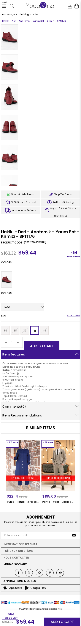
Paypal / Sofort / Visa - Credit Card (63, 212)
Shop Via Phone (62, 194)
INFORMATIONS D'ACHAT (20, 544)
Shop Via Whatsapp (22, 194)
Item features (13, 354)
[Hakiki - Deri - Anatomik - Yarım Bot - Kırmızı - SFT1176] (7, 279)
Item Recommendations (22, 415)
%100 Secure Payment (23, 202)
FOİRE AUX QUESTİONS (18, 551)
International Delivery (23, 210)
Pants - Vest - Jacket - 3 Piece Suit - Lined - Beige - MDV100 (58, 502)
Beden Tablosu (73, 315)
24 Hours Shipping (63, 202)
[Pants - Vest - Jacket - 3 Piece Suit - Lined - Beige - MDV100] (58, 465)
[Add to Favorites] (72, 346)
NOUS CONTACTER (16, 557)
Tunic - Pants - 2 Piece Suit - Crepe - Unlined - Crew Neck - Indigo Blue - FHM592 (23, 502)
